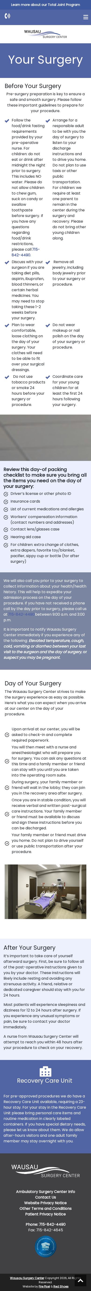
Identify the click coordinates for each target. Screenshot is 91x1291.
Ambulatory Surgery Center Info (45, 1191)
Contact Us (45, 1197)
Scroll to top (80, 1280)
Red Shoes (61, 1286)
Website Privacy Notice (45, 1203)
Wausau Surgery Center (27, 1278)
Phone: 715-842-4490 (46, 1224)
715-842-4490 (26, 252)
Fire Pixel (44, 1286)
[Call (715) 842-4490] (7, 16)
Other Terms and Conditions (46, 1208)
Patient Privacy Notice (45, 1214)
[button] (85, 17)
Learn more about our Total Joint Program (45, 4)
